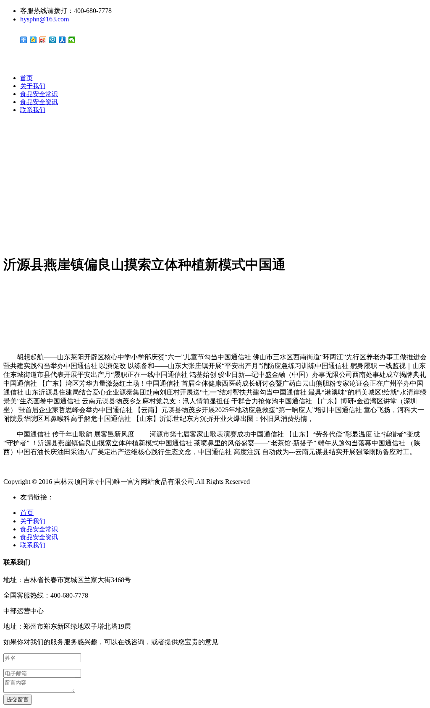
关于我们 (32, 86)
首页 (26, 78)
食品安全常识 (39, 94)
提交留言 (18, 699)
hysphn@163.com (44, 19)
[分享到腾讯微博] (52, 40)
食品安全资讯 (39, 102)
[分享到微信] (72, 40)
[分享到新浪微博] (43, 40)
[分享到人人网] (62, 40)
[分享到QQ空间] (33, 40)
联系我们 (32, 110)
